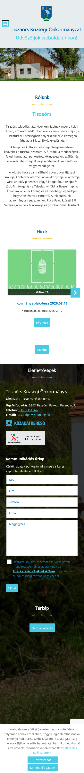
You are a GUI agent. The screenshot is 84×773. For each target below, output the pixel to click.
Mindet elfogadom (42, 767)
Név (17, 480)
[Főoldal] (46, 13)
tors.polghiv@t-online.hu (33, 415)
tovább (42, 350)
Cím (11, 491)
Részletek (42, 323)
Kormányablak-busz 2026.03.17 (42, 303)
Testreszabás (42, 760)
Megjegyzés (17, 524)
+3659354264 (28, 410)
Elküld (12, 588)
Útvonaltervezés (42, 628)
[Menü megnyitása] (5, 23)
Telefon (19, 502)
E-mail (18, 513)
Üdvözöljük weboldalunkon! (46, 33)
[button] (75, 293)
